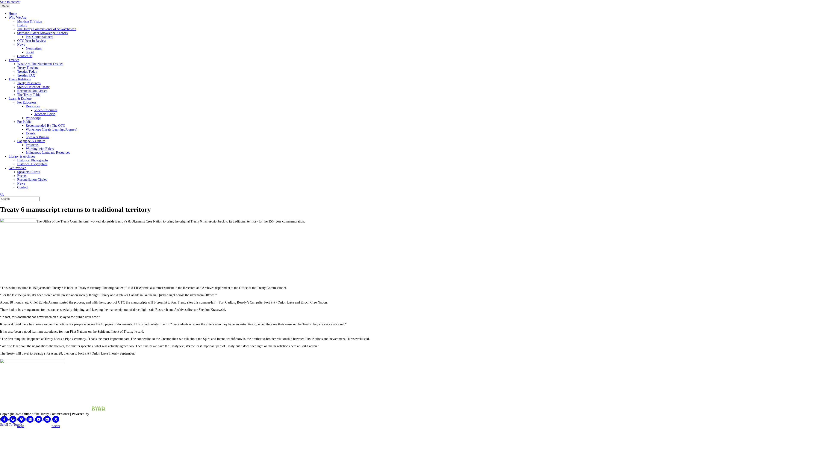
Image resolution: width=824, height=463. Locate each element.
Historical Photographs (32, 160)
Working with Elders (40, 148)
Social (30, 52)
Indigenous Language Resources (48, 152)
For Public (24, 121)
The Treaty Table (28, 94)
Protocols (32, 145)
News (21, 44)
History (22, 25)
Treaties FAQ (26, 75)
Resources (33, 106)
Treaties (14, 60)
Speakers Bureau (37, 137)
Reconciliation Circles (32, 91)
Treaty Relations (20, 79)
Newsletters (34, 48)
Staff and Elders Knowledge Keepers (42, 33)
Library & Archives (22, 156)
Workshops (33, 118)
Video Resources (45, 110)
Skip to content (10, 2)
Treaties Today (27, 71)
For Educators (26, 102)
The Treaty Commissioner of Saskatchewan (46, 29)
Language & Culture (31, 141)
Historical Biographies (32, 164)
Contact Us (24, 56)
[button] (11, 424)
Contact (22, 187)
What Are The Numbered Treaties (40, 64)
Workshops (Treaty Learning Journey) (51, 129)
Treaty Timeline (27, 67)
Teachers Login (44, 114)
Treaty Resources (29, 83)
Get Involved (17, 168)
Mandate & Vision (29, 21)
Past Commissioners (39, 37)
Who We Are (17, 17)
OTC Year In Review (31, 40)
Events (30, 133)
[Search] (2, 194)
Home (13, 13)
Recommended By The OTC (45, 125)
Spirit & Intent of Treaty (33, 87)
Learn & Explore (20, 98)
